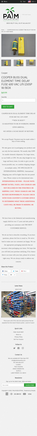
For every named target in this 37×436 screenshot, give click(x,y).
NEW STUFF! (18, 289)
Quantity (4, 97)
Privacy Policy (18, 337)
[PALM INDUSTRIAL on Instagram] (23, 348)
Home (2, 29)
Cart (24, 1)
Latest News (18, 286)
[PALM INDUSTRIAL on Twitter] (14, 348)
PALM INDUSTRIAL (17, 390)
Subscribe (30, 385)
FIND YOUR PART (18, 332)
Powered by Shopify (29, 390)
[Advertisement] (18, 416)
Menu (5, 1)
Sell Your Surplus (18, 339)
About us (18, 334)
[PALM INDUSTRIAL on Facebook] (19, 348)
